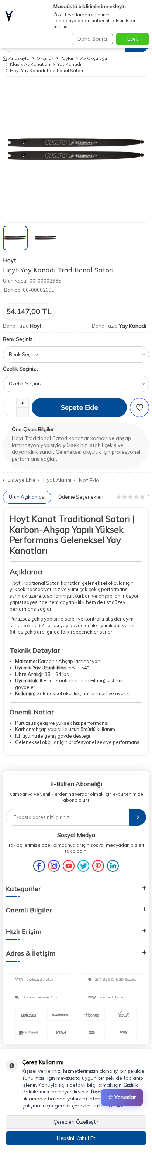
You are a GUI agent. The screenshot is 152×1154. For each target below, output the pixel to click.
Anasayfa (19, 58)
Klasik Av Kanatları (30, 64)
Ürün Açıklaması (27, 497)
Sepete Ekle (79, 407)
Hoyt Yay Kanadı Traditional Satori (46, 70)
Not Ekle (89, 480)
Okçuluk (45, 58)
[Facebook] (39, 866)
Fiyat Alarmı (57, 480)
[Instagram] (54, 866)
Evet (132, 38)
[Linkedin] (113, 866)
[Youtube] (69, 866)
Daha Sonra (92, 38)
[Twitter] (83, 866)
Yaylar (67, 58)
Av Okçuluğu (93, 58)
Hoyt (9, 260)
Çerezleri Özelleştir (76, 1122)
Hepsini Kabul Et (76, 1138)
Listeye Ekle (21, 480)
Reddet (100, 1091)
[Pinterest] (98, 866)
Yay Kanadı (69, 64)
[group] (76, 149)
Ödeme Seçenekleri (80, 497)
